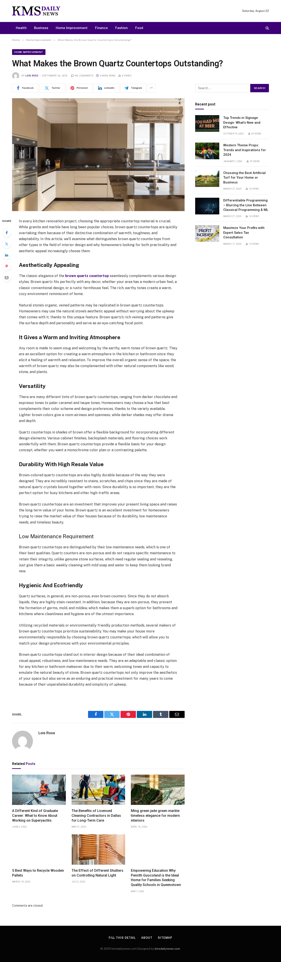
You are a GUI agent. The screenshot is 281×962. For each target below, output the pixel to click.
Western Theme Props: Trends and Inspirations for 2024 (244, 150)
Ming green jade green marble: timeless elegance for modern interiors (155, 816)
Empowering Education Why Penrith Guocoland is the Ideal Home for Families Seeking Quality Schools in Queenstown (156, 877)
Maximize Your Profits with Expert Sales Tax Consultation (244, 232)
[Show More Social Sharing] (151, 88)
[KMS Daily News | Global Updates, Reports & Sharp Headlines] (36, 11)
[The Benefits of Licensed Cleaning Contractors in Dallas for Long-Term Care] (98, 790)
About (146, 937)
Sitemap (165, 937)
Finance (101, 28)
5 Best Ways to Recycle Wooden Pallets (38, 872)
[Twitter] (6, 243)
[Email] (6, 277)
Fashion (121, 28)
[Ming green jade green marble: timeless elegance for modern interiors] (158, 790)
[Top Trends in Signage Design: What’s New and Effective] (207, 123)
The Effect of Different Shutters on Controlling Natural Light (97, 872)
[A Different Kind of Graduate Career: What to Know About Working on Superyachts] (39, 790)
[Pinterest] (6, 266)
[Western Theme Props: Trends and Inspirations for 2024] (207, 151)
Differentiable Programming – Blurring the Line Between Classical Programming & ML (245, 205)
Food (139, 28)
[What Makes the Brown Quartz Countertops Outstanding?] (98, 154)
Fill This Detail (122, 937)
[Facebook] (6, 232)
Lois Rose (31, 75)
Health (21, 28)
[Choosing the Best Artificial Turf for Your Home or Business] (207, 178)
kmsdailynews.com (167, 948)
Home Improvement (72, 28)
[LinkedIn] (6, 255)
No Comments (84, 75)
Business (41, 28)
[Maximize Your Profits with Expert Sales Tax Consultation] (207, 233)
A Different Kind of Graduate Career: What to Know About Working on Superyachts (35, 816)
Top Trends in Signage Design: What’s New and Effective (241, 122)
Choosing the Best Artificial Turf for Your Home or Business (244, 177)
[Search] (267, 28)
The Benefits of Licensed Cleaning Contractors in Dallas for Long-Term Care (96, 816)
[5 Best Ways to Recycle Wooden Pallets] (39, 849)
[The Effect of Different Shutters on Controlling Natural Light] (98, 849)
